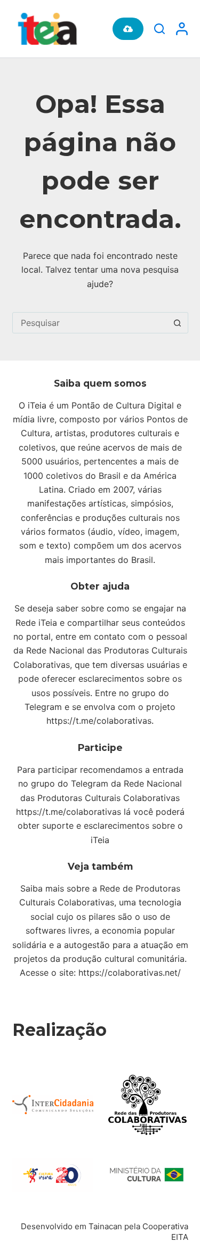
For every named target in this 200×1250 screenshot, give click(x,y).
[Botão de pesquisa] (177, 323)
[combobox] (90, 322)
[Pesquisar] (159, 28)
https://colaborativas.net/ (129, 972)
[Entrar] (181, 28)
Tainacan (105, 1226)
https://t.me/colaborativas (98, 720)
